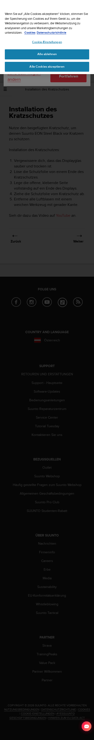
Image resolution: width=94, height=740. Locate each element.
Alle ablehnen (47, 54)
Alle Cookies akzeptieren (46, 67)
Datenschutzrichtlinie (51, 32)
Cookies (29, 32)
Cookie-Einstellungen (47, 42)
